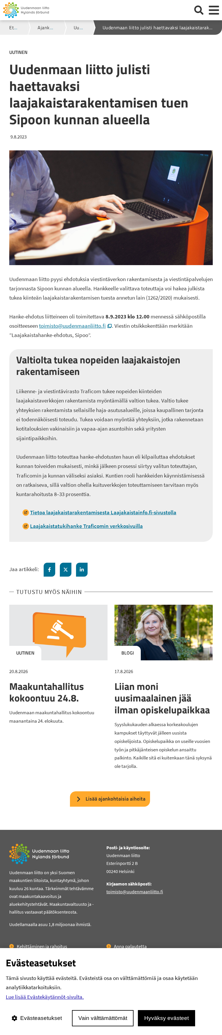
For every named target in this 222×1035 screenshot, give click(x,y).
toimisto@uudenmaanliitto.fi (75, 325)
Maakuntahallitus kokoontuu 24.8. (46, 692)
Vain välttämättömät (102, 1018)
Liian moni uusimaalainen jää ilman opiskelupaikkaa (162, 698)
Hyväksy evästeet (166, 1018)
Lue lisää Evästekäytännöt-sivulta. (45, 996)
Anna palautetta (130, 946)
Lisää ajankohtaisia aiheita (115, 798)
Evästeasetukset (41, 1018)
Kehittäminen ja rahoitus (42, 946)
